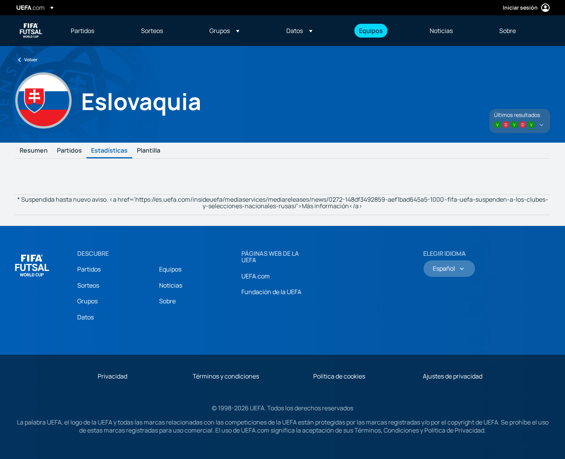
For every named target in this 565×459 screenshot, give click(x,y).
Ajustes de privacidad (452, 376)
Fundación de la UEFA (271, 292)
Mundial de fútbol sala (31, 30)
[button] (224, 30)
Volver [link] (31, 59)
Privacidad (112, 376)
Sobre (167, 301)
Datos (85, 317)
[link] (82, 30)
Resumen (34, 150)
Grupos (87, 301)
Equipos (170, 269)
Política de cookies (339, 376)
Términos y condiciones (226, 376)
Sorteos (88, 285)
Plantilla (148, 150)
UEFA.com (255, 276)
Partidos (69, 150)
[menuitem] (96, 30)
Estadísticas (109, 150)
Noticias (170, 285)
